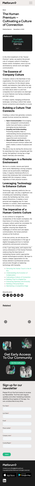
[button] (4, 295)
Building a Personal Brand (15, 284)
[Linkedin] (4, 480)
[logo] (9, 465)
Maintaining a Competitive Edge (17, 286)
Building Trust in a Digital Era (16, 279)
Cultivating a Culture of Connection (18, 277)
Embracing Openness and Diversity (18, 281)
